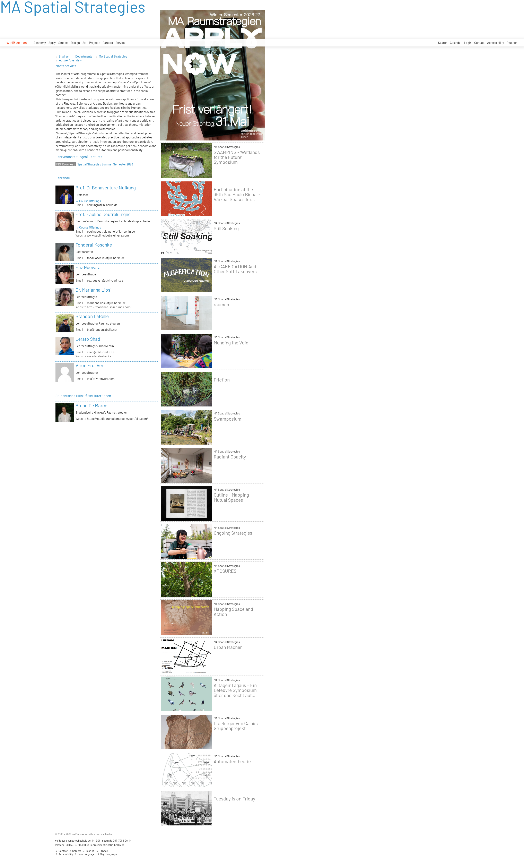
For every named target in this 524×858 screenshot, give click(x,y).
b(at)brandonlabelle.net (102, 329)
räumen (221, 304)
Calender (456, 42)
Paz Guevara (88, 267)
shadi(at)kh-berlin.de (100, 352)
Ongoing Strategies (233, 532)
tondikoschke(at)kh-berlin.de (106, 258)
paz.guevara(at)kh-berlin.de (105, 280)
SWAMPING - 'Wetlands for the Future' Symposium (237, 157)
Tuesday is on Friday (234, 798)
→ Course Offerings (88, 201)
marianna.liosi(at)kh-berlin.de (106, 303)
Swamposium (227, 418)
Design (75, 42)
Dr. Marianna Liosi (94, 290)
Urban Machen (228, 647)
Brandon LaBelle (92, 316)
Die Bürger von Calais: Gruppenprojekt (236, 726)
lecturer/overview (70, 60)
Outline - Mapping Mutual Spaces (231, 497)
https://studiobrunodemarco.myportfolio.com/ (117, 418)
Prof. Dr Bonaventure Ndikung (106, 187)
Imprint (89, 850)
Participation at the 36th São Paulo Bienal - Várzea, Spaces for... (237, 194)
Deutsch (512, 42)
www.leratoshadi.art (100, 356)
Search (442, 42)
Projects (94, 42)
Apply (52, 42)
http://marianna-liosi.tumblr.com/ (109, 307)
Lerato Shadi (89, 339)
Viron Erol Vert (90, 365)
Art (84, 42)
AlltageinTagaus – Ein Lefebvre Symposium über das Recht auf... (235, 690)
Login (468, 42)
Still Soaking (226, 228)
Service (120, 42)
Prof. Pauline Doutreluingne (103, 214)
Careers (108, 42)
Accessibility (495, 42)
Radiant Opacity (230, 456)
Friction (222, 379)
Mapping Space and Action (233, 611)
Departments (83, 56)
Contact (479, 42)
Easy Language (86, 854)
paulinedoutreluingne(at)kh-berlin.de (111, 231)
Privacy (103, 850)
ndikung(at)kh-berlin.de (102, 205)
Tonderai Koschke (94, 245)
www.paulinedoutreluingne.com (108, 235)
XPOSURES (225, 570)
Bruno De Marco (91, 405)
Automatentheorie (232, 761)
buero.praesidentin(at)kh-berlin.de (104, 845)
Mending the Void (231, 342)
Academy (40, 42)
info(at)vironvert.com (100, 378)
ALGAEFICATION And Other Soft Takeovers (235, 269)
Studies (63, 42)
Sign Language (108, 854)
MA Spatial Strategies (113, 56)
